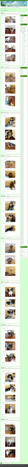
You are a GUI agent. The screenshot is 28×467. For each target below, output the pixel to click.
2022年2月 (23, 135)
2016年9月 (23, 205)
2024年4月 (23, 107)
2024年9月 (23, 102)
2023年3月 (23, 121)
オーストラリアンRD (24, 35)
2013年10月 (23, 243)
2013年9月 (23, 244)
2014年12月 (23, 228)
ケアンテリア (23, 37)
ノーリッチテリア (23, 51)
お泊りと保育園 (7, 64)
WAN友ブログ (23, 73)
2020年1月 (23, 162)
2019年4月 (23, 172)
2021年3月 (23, 147)
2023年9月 (23, 115)
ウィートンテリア (23, 34)
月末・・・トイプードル (5, 67)
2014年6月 (23, 234)
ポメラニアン (23, 59)
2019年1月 (23, 175)
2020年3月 (23, 160)
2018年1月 (23, 188)
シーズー (6, 416)
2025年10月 (23, 88)
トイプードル (7, 109)
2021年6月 (23, 144)
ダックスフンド (7, 235)
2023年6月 (23, 118)
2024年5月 (23, 106)
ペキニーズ (23, 57)
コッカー (23, 38)
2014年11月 (23, 229)
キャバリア (23, 36)
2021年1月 (23, 149)
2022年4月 (23, 133)
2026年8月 (23, 77)
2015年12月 (23, 215)
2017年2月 (23, 200)
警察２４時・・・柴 (5, 419)
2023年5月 (23, 119)
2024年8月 (23, 103)
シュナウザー (23, 40)
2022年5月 (23, 132)
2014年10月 (23, 230)
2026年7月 (23, 78)
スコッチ (23, 42)
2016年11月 (23, 203)
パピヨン (23, 53)
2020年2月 (23, 161)
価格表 (22, 70)
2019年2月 (23, 174)
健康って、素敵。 (23, 30)
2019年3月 (23, 173)
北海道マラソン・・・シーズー (6, 367)
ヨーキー (23, 62)
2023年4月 (23, 120)
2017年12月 (23, 189)
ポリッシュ (23, 60)
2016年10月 (23, 204)
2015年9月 (23, 218)
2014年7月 (23, 233)
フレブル (23, 55)
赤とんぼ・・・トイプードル (6, 238)
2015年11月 (23, 216)
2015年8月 (23, 219)
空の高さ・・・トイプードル (6, 155)
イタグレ (23, 33)
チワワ (22, 48)
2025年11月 (23, 87)
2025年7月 (23, 91)
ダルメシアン (23, 46)
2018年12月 (23, 176)
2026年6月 (23, 79)
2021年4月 (23, 146)
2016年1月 (23, 214)
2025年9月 (23, 89)
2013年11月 (23, 242)
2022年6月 (23, 131)
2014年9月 (23, 231)
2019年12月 (23, 163)
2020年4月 (23, 159)
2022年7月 (23, 130)
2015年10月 (23, 217)
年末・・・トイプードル (24, 254)
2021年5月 (23, 145)
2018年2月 (23, 187)
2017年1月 (23, 201)
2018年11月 (23, 177)
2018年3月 (23, 186)
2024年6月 (23, 105)
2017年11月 (23, 190)
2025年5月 (23, 93)
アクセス (22, 72)
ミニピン (23, 61)
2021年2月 (23, 148)
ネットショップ (23, 71)
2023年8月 (23, 116)
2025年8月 (23, 90)
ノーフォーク (23, 50)
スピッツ (23, 44)
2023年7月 (23, 117)
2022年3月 (23, 134)
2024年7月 (23, 104)
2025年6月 (23, 92)
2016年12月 (23, 202)
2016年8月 (23, 206)
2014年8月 (23, 232)
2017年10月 (23, 191)
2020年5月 (23, 158)
